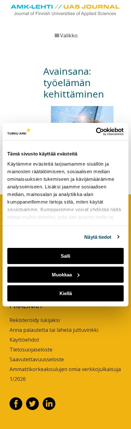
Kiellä (65, 293)
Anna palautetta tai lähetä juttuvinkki (54, 329)
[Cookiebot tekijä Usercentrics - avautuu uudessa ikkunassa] (96, 131)
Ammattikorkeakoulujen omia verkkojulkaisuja (65, 369)
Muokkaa (62, 274)
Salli (65, 256)
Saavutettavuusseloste (37, 359)
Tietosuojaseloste (31, 349)
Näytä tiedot (97, 236)
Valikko (69, 35)
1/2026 (18, 378)
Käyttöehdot (24, 339)
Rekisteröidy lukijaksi (35, 320)
